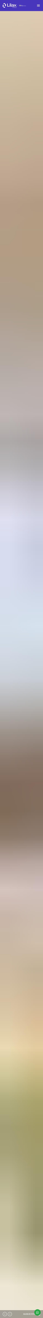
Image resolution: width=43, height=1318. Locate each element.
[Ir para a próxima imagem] (10, 1314)
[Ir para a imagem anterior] (5, 1314)
